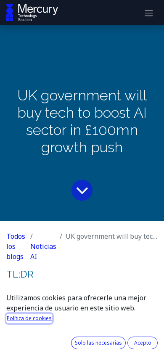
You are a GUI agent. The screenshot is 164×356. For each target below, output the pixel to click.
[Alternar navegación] (149, 12)
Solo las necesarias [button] (98, 342)
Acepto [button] (142, 342)
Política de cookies (29, 318)
